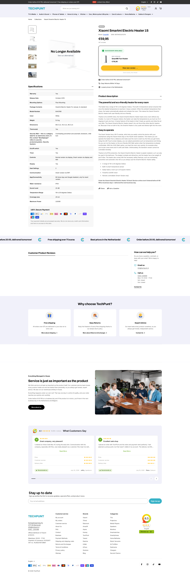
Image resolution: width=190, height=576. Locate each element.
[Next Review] (156, 478)
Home (30, 19)
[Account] (156, 8)
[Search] (127, 8)
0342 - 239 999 (33, 529)
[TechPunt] (36, 516)
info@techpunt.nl (143, 268)
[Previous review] (151, 478)
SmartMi (106, 34)
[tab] (41, 254)
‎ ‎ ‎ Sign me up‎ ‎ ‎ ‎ (155, 501)
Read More (63, 451)
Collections (37, 19)
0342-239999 (142, 276)
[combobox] (95, 8)
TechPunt (37, 571)
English (143, 2)
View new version (130, 68)
